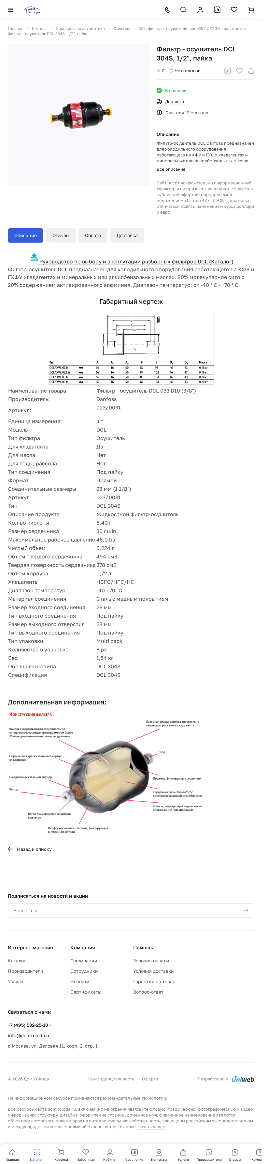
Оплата (93, 235)
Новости (80, 981)
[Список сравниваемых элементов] (217, 10)
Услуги (15, 981)
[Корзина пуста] (251, 10)
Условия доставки (153, 971)
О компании (83, 960)
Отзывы (60, 235)
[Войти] (200, 10)
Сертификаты (85, 992)
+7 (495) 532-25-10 (28, 1025)
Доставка (127, 235)
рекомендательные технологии (133, 1098)
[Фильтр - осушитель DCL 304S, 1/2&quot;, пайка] (79, 115)
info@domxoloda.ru (29, 1035)
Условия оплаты (151, 960)
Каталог (17, 960)
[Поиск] (183, 10)
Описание (25, 235)
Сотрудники (84, 971)
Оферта (150, 1078)
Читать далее (151, 1126)
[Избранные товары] (234, 10)
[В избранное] (239, 71)
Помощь (143, 947)
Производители (25, 971)
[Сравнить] (227, 71)
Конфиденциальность (111, 1078)
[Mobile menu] (10, 9)
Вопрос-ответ (148, 992)
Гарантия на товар (154, 981)
